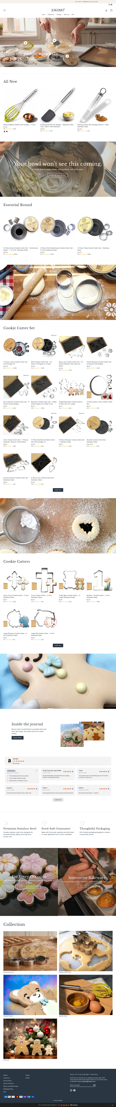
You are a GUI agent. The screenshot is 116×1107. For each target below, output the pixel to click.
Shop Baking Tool (87, 886)
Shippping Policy (8, 1089)
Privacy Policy (7, 1080)
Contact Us (6, 1078)
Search (5, 1075)
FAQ (73, 14)
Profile (27, 1078)
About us (66, 14)
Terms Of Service (8, 1083)
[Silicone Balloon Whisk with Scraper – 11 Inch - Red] (4, 131)
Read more (17, 737)
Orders (28, 1075)
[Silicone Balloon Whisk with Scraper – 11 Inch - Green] (7, 131)
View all (58, 490)
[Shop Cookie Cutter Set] (29, 882)
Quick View (21, 121)
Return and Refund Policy (10, 1086)
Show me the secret (58, 175)
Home (43, 14)
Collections (51, 14)
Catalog (59, 14)
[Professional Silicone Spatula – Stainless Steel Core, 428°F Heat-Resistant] (54, 40)
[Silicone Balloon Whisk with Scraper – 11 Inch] (25, 43)
